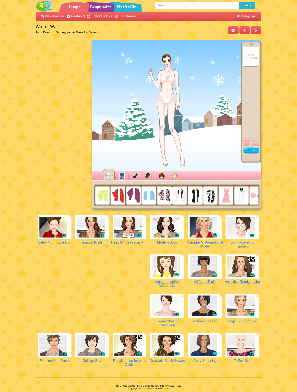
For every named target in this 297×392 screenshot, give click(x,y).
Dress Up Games (54, 32)
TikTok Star (242, 361)
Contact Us (129, 386)
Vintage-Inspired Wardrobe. (167, 284)
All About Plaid (205, 282)
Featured (78, 16)
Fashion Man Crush (55, 361)
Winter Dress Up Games (82, 32)
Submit (247, 5)
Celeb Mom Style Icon (54, 242)
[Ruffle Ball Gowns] (244, 30)
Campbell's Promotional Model (205, 244)
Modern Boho (167, 242)
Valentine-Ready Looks (242, 282)
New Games (55, 16)
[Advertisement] (63, 109)
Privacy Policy (173, 386)
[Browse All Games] (75, 6)
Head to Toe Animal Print (129, 242)
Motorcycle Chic (204, 321)
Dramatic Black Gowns (167, 361)
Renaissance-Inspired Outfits (129, 362)
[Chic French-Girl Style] (256, 30)
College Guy (92, 361)
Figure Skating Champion (167, 323)
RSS (118, 386)
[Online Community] (101, 6)
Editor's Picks (101, 16)
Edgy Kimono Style (242, 321)
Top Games (128, 16)
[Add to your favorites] (233, 30)
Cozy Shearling (204, 361)
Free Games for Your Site (150, 386)
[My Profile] (126, 6)
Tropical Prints (92, 242)
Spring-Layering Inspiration (242, 244)
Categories (248, 16)
